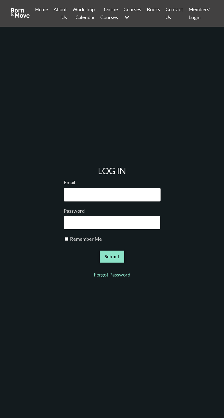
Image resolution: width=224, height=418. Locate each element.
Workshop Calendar (83, 13)
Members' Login (199, 13)
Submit (112, 256)
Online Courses (109, 13)
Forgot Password (112, 275)
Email (69, 182)
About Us (60, 13)
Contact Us (174, 13)
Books (153, 9)
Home (41, 9)
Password (74, 211)
